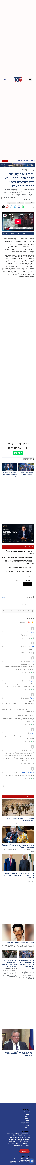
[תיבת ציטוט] (18, 610)
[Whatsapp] (27, 160)
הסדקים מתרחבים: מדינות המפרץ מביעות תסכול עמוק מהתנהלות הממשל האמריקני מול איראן (19, 875)
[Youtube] (32, 160)
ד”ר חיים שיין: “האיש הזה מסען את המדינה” (27, 474)
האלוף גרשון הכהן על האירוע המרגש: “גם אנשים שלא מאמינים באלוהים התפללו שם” (26, 964)
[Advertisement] (18, 361)
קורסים (27, 1127)
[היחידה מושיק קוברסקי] (18, 543)
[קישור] (23, 610)
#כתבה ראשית (12, 203)
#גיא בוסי (28, 203)
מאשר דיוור (23, 580)
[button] (30, 79)
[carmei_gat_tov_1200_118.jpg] (18, 166)
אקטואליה (25, 170)
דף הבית (32, 170)
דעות (28, 1125)
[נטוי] (6, 610)
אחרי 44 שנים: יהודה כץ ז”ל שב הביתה (20, 942)
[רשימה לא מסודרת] (16, 610)
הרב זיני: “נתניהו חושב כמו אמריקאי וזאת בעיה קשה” (10, 475)
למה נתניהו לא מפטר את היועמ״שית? (20, 567)
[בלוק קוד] (20, 610)
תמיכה (31, 233)
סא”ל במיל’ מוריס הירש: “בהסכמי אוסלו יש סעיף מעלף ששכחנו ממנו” (9, 963)
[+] (28, 610)
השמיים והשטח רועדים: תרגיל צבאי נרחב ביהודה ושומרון (19, 819)
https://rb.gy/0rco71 (27, 635)
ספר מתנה (11, 233)
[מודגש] (4, 610)
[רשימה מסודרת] (13, 610)
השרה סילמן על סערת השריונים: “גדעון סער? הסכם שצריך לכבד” (18, 846)
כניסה (4, 597)
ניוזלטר (24, 233)
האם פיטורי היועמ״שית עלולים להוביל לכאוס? (17, 557)
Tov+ (17, 233)
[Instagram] (29, 160)
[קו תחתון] (8, 610)
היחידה (5, 233)
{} (25, 610)
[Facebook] (35, 160)
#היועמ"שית (20, 203)
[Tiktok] (24, 160)
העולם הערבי (25, 1123)
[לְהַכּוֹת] (11, 610)
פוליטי (27, 1116)
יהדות (28, 1121)
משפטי (27, 1119)
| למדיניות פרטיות (20, 580)
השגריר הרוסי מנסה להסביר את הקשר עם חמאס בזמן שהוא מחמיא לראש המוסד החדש (19, 1054)
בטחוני (27, 1114)
